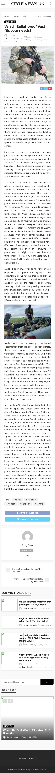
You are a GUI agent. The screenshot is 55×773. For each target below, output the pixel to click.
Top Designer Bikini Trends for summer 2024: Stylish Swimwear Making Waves (35, 638)
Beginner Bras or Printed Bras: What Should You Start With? (34, 619)
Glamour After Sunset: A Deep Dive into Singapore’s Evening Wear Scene (34, 658)
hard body (38, 37)
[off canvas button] (3, 4)
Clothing (10, 22)
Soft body (27, 40)
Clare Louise (28, 608)
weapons (46, 40)
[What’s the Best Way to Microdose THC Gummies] (27, 718)
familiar (29, 37)
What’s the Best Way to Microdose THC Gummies (26, 732)
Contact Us (22, 758)
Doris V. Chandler (26, 667)
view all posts (27, 550)
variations (37, 40)
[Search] (51, 4)
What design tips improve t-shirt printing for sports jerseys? (35, 603)
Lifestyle (8, 726)
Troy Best (6, 39)
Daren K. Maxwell (30, 625)
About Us (33, 758)
